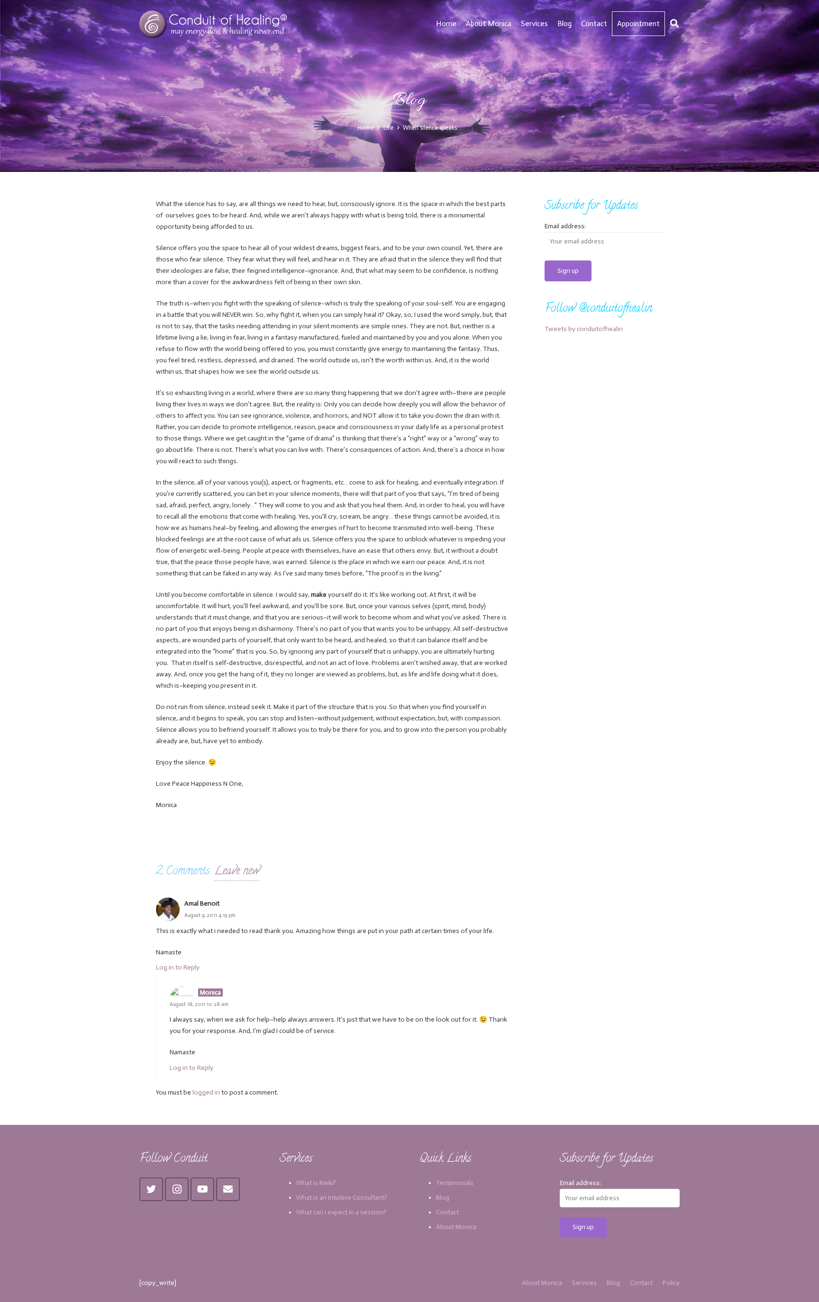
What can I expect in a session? (341, 1212)
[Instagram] (177, 1189)
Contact (447, 1212)
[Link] (214, 23)
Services (584, 1283)
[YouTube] (202, 1189)
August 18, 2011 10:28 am (199, 1004)
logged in (206, 1092)
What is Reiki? (316, 1183)
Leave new (237, 871)
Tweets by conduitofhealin (584, 329)
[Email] (228, 1189)
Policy (671, 1283)
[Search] (674, 23)
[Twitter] (151, 1189)
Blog (442, 1198)
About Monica (456, 1227)
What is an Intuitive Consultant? (341, 1198)
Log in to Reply (178, 967)
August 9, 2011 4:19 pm (210, 915)
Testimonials (454, 1183)
